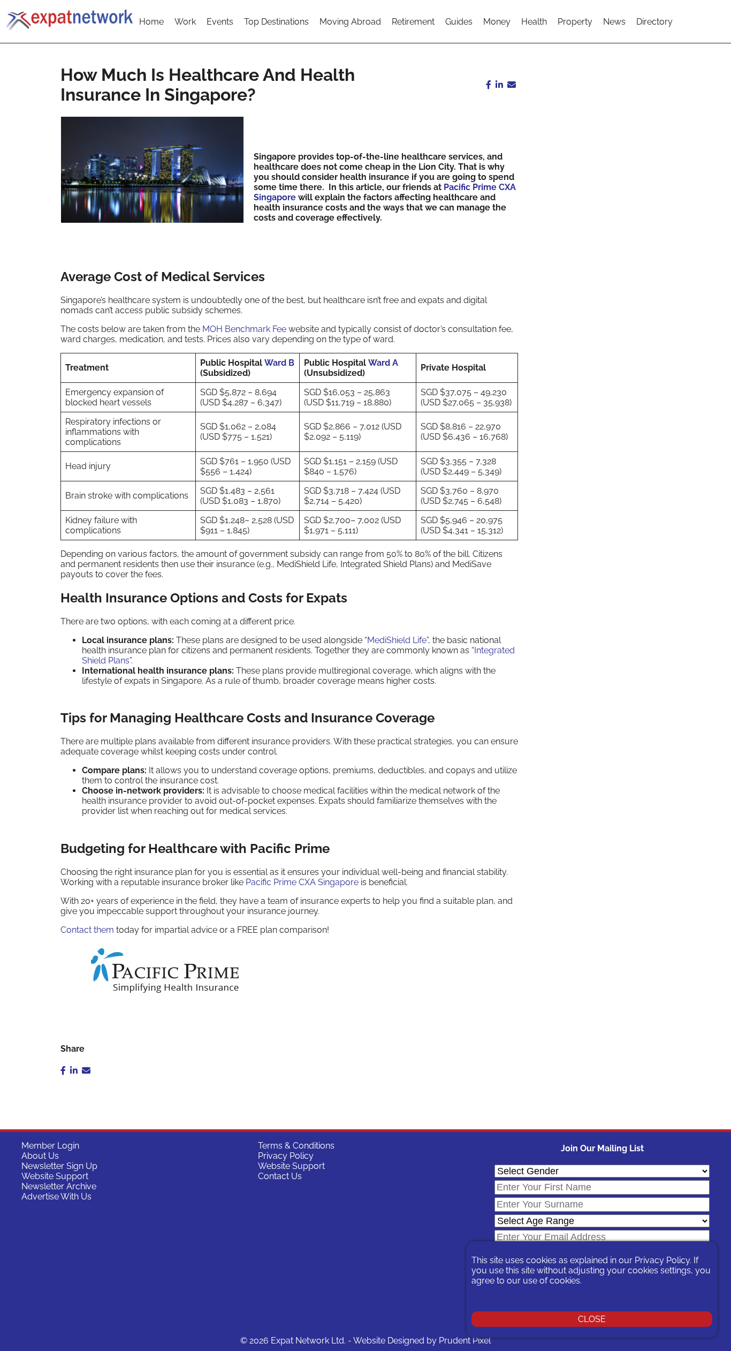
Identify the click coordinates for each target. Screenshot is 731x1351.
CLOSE (592, 1319)
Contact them (87, 930)
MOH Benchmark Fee (244, 329)
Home (151, 22)
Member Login (50, 1146)
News (614, 22)
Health (534, 22)
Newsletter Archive (58, 1186)
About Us (40, 1156)
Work (185, 22)
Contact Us (280, 1176)
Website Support (54, 1176)
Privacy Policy (286, 1156)
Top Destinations (276, 22)
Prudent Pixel (465, 1340)
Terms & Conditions (296, 1146)
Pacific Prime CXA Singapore (302, 882)
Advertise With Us (56, 1196)
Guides (459, 22)
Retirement (413, 22)
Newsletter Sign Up (59, 1166)
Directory (654, 22)
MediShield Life (397, 640)
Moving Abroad (350, 22)
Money (497, 22)
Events (220, 22)
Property (575, 22)
